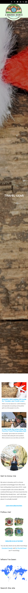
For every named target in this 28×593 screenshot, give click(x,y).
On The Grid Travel (21, 548)
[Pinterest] (14, 2)
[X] (17, 2)
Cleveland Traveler (7, 548)
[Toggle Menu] (26, 2)
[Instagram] (20, 2)
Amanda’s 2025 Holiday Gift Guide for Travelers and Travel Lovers (14, 400)
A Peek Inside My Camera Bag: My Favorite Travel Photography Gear (14, 430)
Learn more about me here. (14, 505)
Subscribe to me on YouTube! (14, 541)
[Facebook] (11, 2)
